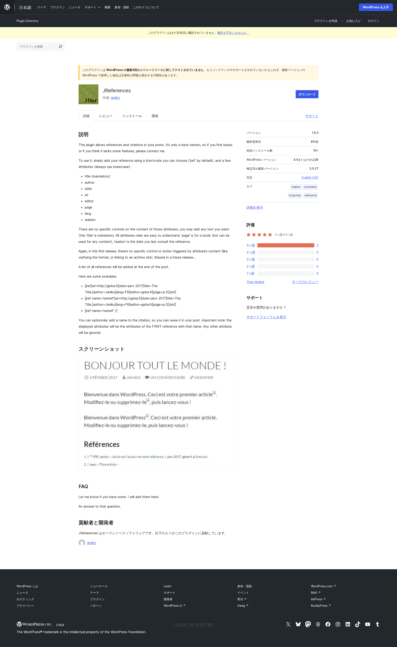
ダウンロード (307, 94)
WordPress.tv (175, 605)
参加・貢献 (244, 586)
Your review (255, 282)
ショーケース (99, 586)
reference (310, 195)
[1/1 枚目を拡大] (229, 362)
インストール (132, 116)
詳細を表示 (254, 207)
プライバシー (25, 605)
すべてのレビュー (305, 282)
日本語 (60, 625)
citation (296, 186)
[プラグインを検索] (60, 46)
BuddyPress (321, 605)
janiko (115, 98)
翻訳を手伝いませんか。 (233, 32)
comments (310, 186)
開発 (155, 116)
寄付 (242, 599)
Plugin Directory (27, 21)
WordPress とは (27, 586)
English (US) (310, 177)
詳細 (86, 116)
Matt (316, 592)
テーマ (94, 592)
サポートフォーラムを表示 (266, 317)
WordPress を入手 (376, 7)
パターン (96, 605)
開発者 (168, 599)
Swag (243, 605)
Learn (167, 586)
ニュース (22, 592)
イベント (243, 592)
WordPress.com (323, 586)
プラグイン (97, 599)
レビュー (105, 116)
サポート (311, 116)
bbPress (318, 599)
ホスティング (25, 599)
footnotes (295, 195)
